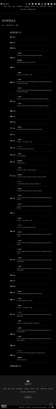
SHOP (37, 6)
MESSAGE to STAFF (31, 9)
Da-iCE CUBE (23, 9)
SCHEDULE (27, 6)
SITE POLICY (28, 407)
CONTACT (28, 397)
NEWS (9, 6)
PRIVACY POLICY (22, 407)
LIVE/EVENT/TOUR (10, 25)
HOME (5, 6)
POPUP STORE (43, 6)
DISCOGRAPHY (20, 6)
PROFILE (33, 6)
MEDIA (17, 25)
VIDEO (13, 6)
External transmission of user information (39, 407)
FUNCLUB (50, 6)
